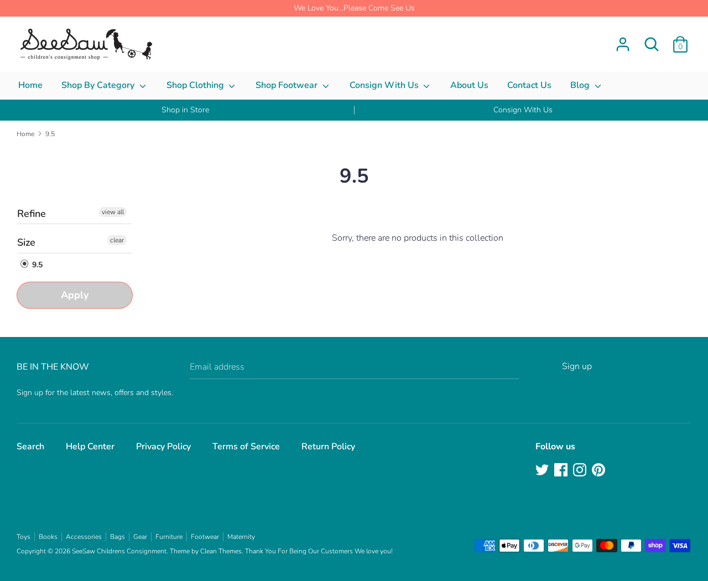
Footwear (205, 536)
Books (48, 536)
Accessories (84, 536)
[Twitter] (543, 471)
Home (30, 85)
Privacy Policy (163, 446)
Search (30, 446)
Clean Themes (221, 551)
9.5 (36, 265)
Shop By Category (99, 85)
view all (113, 212)
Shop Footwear (288, 85)
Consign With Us (385, 85)
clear (117, 240)
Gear (140, 536)
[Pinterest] (599, 471)
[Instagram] (581, 471)
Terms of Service (246, 446)
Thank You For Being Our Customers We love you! (319, 551)
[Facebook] (562, 471)
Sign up (577, 366)
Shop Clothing (196, 85)
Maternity (241, 536)
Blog (581, 85)
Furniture (169, 536)
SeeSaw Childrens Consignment (119, 551)
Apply (74, 295)
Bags (117, 536)
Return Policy (328, 446)
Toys (23, 536)
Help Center (90, 446)
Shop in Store (185, 110)
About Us (469, 85)
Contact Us (529, 85)
